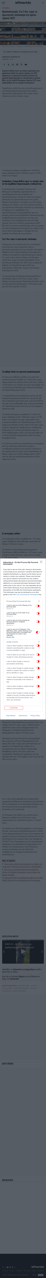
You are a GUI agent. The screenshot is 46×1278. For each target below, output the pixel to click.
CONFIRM (14, 708)
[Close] (42, 562)
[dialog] (23, 639)
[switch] (37, 606)
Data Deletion (11, 715)
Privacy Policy (35, 715)
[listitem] (23, 601)
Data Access (23, 715)
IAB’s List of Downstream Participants (25, 594)
